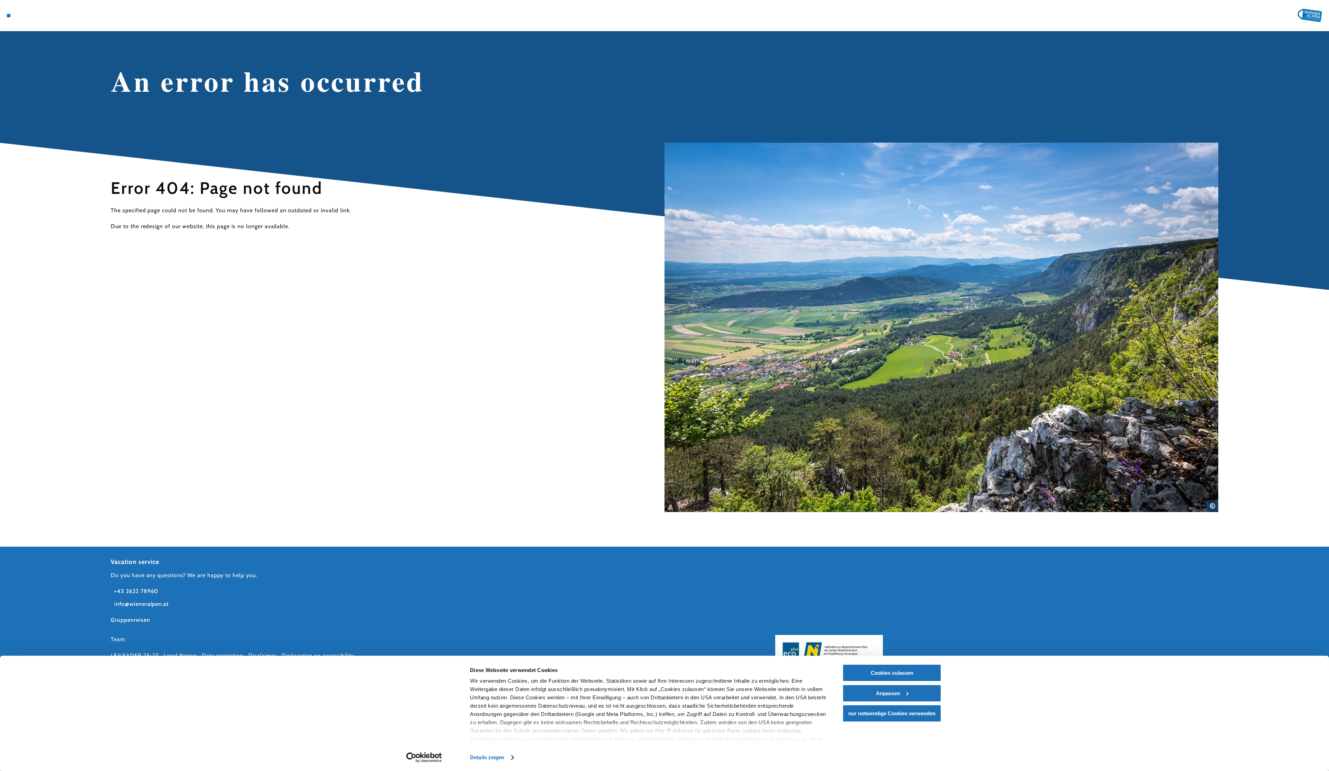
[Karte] (27, 15)
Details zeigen (487, 757)
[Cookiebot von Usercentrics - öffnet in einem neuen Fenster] (424, 757)
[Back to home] (1310, 15)
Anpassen (888, 693)
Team (118, 639)
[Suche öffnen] (48, 15)
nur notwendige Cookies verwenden (891, 713)
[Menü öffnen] (8, 15)
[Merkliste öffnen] (38, 15)
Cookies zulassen (892, 673)
